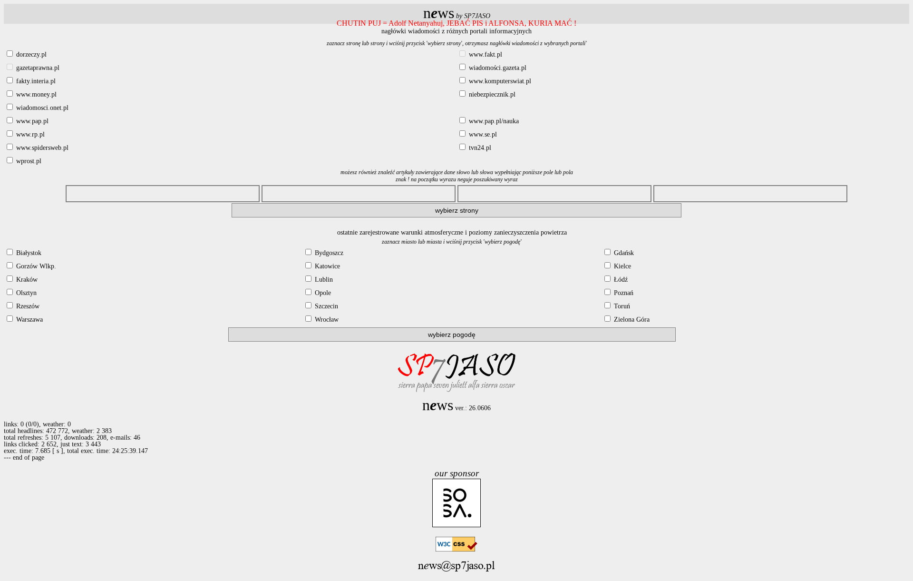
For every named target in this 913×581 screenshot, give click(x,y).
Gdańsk (623, 252)
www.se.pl (482, 134)
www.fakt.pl (484, 54)
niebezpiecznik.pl (491, 94)
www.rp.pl (29, 134)
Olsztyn (25, 292)
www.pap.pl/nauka (493, 121)
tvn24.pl (479, 147)
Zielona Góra (631, 319)
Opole (322, 292)
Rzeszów (26, 306)
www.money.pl (35, 94)
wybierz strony (456, 210)
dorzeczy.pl (30, 54)
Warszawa (28, 319)
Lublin (323, 279)
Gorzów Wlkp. (35, 266)
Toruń (621, 306)
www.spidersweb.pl (41, 147)
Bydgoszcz (328, 252)
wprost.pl (27, 161)
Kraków (26, 279)
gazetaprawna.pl (36, 67)
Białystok (27, 252)
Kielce (621, 266)
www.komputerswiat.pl (499, 81)
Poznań (622, 292)
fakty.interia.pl (35, 81)
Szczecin (325, 306)
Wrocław (326, 319)
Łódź (620, 279)
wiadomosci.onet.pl (41, 107)
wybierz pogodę (452, 334)
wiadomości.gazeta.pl (496, 67)
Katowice (326, 266)
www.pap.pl (31, 121)
